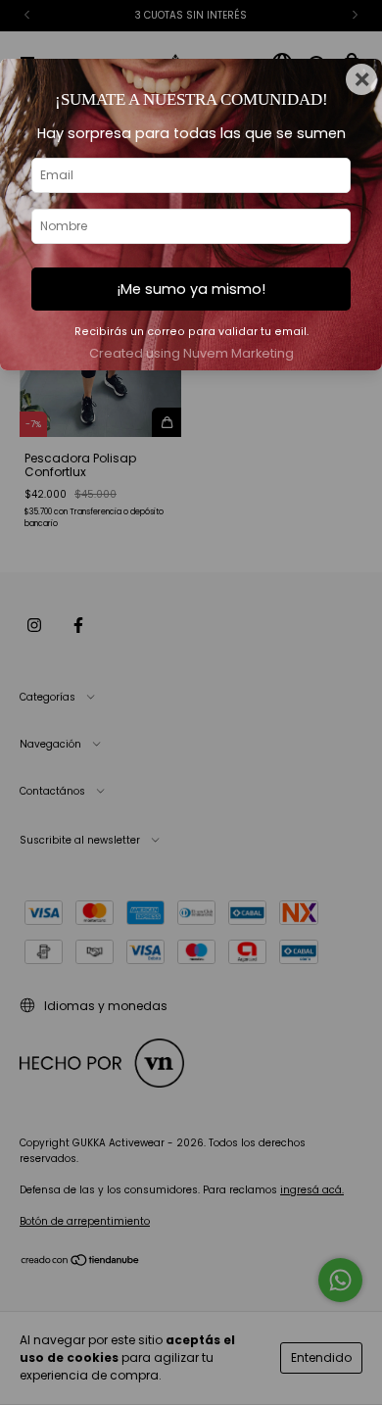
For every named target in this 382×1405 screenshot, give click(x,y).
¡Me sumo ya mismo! (191, 289)
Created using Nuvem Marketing (191, 353)
